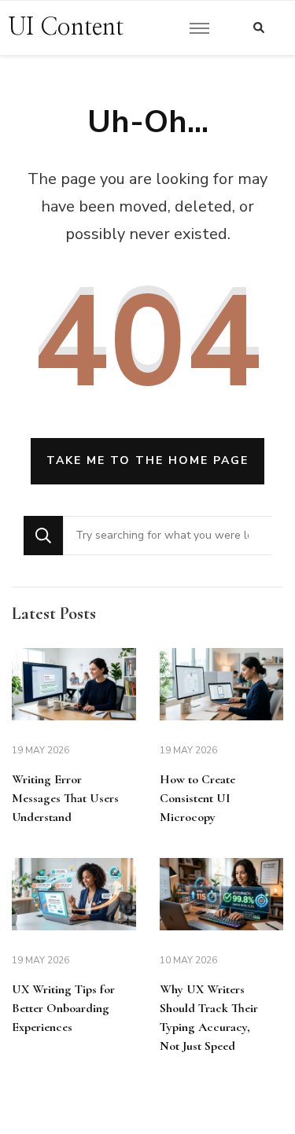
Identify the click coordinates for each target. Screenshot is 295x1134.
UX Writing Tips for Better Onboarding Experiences (63, 1008)
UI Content (66, 27)
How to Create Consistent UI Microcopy (197, 798)
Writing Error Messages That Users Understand (65, 798)
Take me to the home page (147, 460)
